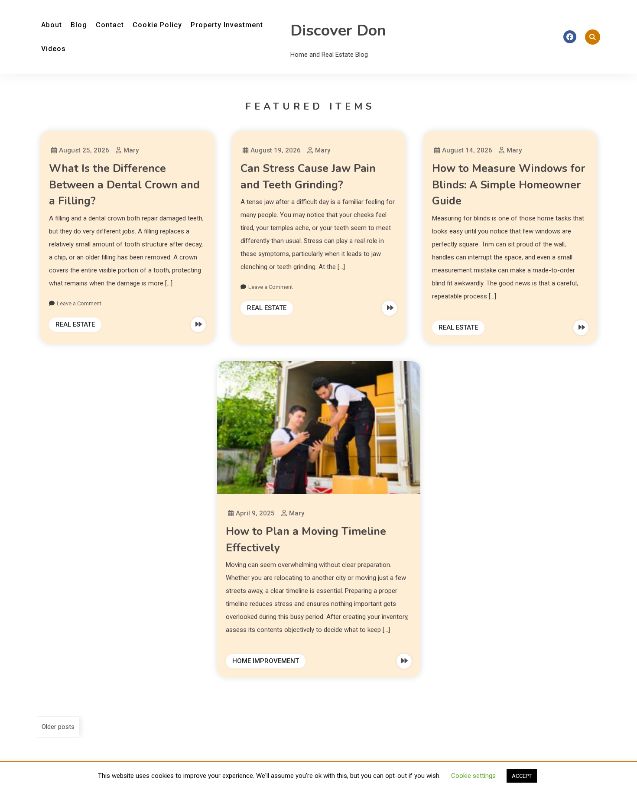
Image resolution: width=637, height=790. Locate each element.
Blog (79, 25)
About (51, 25)
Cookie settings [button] (473, 776)
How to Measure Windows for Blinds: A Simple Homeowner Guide (508, 184)
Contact (110, 25)
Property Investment (227, 25)
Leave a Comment (79, 303)
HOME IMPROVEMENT (265, 661)
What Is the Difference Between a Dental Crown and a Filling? (124, 184)
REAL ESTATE (75, 324)
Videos (53, 49)
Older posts (58, 727)
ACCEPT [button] (522, 776)
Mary (131, 150)
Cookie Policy (157, 25)
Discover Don (338, 30)
